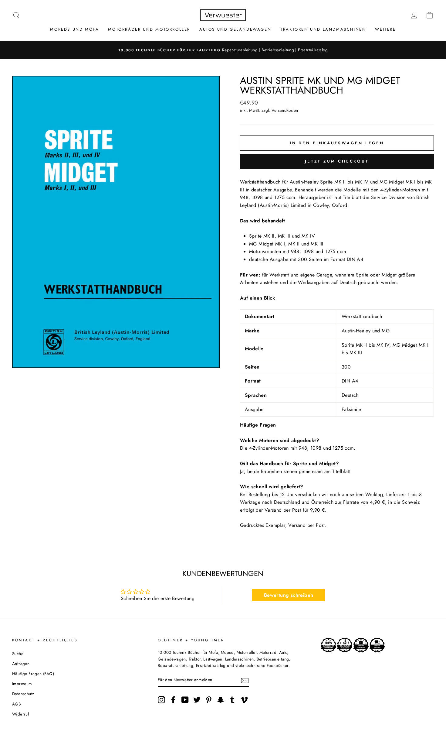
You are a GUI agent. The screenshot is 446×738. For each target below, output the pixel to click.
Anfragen (20, 664)
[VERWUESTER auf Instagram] (161, 699)
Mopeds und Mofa (74, 29)
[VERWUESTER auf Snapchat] (220, 699)
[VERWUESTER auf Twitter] (197, 699)
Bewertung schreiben (288, 595)
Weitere (385, 29)
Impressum (22, 684)
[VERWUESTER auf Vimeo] (244, 699)
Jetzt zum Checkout (337, 161)
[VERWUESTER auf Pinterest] (208, 699)
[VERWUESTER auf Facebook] (173, 699)
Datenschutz (23, 694)
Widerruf (20, 714)
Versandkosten (285, 110)
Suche (17, 653)
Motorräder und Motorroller (149, 29)
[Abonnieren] (245, 680)
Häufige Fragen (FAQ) (33, 674)
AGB (16, 704)
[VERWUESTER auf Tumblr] (232, 699)
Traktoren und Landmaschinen (323, 29)
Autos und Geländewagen (235, 29)
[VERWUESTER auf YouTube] (185, 699)
